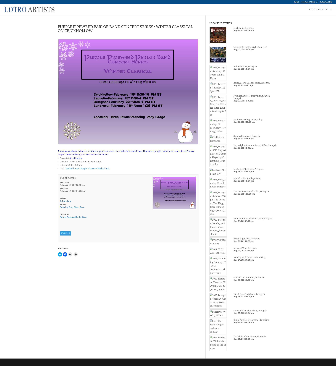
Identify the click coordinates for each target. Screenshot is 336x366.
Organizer (64, 214)
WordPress (99, 362)
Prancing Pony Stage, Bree (72, 207)
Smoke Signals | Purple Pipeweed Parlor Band (87, 168)
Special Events (308, 2)
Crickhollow (65, 201)
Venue (63, 204)
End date (64, 188)
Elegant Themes (75, 362)
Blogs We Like (326, 2)
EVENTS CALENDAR (318, 10)
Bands (296, 2)
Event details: (68, 178)
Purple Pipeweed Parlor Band (73, 217)
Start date (64, 182)
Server (63, 198)
